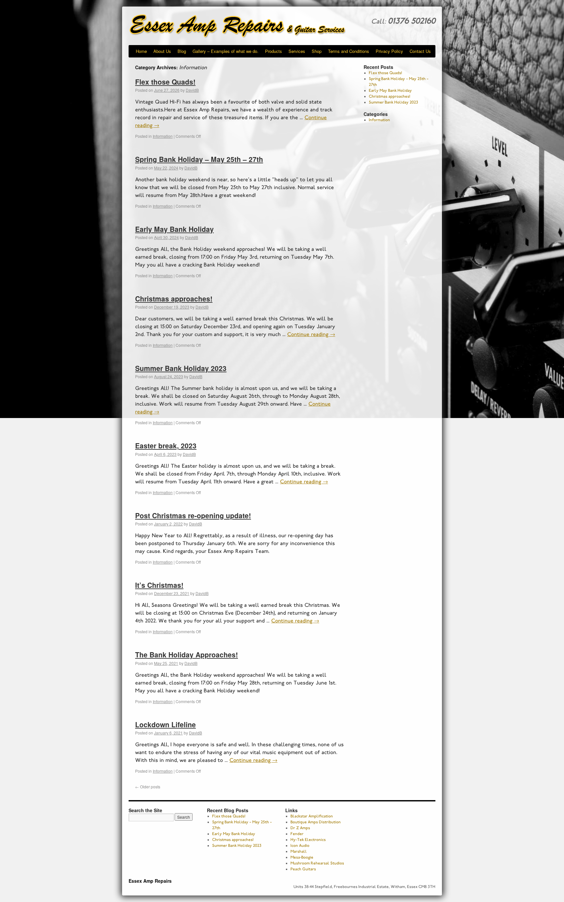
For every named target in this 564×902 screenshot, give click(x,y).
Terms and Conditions (348, 51)
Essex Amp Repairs (243, 26)
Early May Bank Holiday (174, 229)
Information (163, 136)
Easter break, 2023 (165, 445)
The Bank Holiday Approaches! (186, 654)
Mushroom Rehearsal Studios (317, 863)
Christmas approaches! (173, 298)
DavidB (192, 90)
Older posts (147, 786)
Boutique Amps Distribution (315, 822)
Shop (316, 51)
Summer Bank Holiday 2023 (181, 368)
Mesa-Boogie (301, 857)
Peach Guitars (303, 869)
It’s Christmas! (159, 585)
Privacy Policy (389, 51)
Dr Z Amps (300, 828)
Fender (297, 833)
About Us (162, 51)
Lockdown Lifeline (165, 724)
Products (273, 51)
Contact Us (420, 51)
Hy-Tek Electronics (308, 839)
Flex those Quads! (165, 82)
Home (141, 51)
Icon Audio (299, 845)
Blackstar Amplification (311, 816)
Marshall (298, 851)
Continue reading (311, 334)
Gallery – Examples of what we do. (225, 51)
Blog (182, 51)
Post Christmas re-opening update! (193, 515)
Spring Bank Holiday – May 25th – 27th (199, 159)
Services (297, 51)
